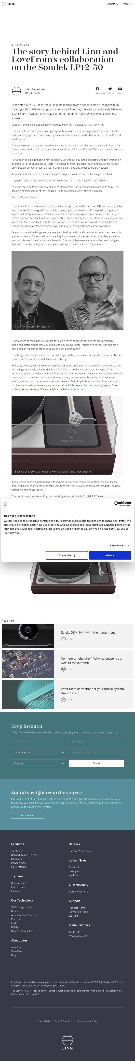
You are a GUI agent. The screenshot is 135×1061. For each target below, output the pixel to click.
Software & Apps (78, 911)
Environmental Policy (87, 1021)
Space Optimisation (22, 931)
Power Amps (18, 862)
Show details (117, 545)
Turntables (17, 851)
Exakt (14, 923)
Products (110, 3)
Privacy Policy (44, 1021)
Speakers (16, 858)
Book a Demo (18, 883)
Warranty (74, 915)
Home (18, 44)
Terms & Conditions (64, 1021)
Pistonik (15, 919)
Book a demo (27, 815)
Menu (126, 3)
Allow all (110, 555)
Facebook (74, 867)
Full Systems (18, 866)
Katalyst (15, 927)
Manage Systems (78, 891)
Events (15, 891)
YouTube (73, 875)
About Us (16, 947)
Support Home (77, 907)
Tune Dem (17, 951)
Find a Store (18, 887)
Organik (15, 911)
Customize (65, 555)
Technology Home (21, 907)
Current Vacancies (79, 851)
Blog (26, 44)
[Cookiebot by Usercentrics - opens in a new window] (116, 503)
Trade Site (74, 932)
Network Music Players (24, 855)
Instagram (74, 871)
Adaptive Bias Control (23, 915)
